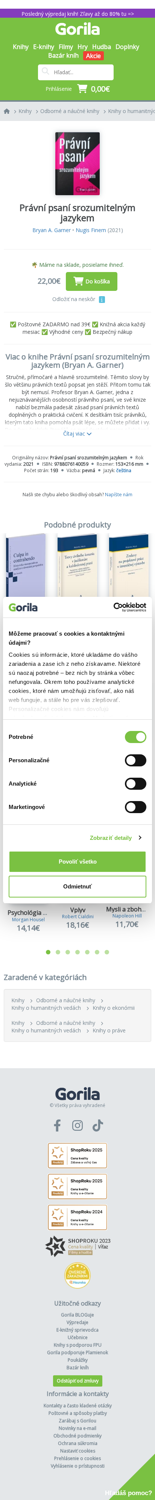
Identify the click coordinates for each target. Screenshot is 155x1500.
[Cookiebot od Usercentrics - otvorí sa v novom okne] (113, 607)
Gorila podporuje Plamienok (77, 1352)
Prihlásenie (59, 88)
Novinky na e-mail (77, 1428)
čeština (123, 470)
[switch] (135, 760)
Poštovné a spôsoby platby (78, 1413)
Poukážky (78, 1360)
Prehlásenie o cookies (77, 1458)
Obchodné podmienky (77, 1436)
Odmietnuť (77, 886)
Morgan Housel (28, 919)
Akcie (93, 56)
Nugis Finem (91, 230)
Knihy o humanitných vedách (46, 1007)
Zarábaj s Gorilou (77, 1420)
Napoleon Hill (127, 916)
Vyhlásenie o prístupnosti (78, 1466)
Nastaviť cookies (77, 1451)
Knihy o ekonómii (114, 1007)
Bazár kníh (63, 55)
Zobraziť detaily (111, 838)
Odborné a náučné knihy (69, 111)
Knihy (25, 111)
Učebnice (78, 1337)
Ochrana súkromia (77, 1443)
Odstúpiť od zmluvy (78, 1381)
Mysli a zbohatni (129, 909)
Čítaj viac (75, 433)
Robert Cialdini (78, 916)
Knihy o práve (109, 1030)
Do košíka (97, 281)
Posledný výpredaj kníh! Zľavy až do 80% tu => (77, 13)
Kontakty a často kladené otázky (78, 1405)
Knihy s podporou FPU (78, 1345)
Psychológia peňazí (35, 912)
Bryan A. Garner (51, 230)
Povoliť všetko (78, 861)
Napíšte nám (118, 494)
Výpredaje (77, 1322)
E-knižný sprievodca (77, 1330)
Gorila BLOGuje (77, 1315)
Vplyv (77, 910)
